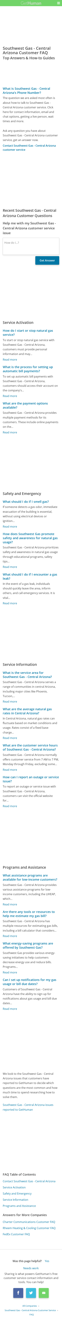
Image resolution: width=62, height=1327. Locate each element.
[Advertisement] (31, 180)
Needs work (31, 1268)
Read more (10, 359)
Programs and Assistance (19, 1206)
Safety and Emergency (17, 1193)
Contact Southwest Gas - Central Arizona (29, 1181)
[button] (58, 3)
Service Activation (14, 1187)
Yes (47, 1261)
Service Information (15, 1200)
